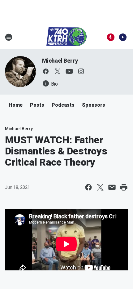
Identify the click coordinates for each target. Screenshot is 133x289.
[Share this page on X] (100, 187)
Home (16, 105)
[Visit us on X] (57, 71)
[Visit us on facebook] (45, 71)
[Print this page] (123, 187)
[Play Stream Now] (123, 37)
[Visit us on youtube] (69, 71)
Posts (37, 105)
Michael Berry (60, 60)
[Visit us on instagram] (81, 71)
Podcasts (63, 105)
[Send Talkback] (110, 37)
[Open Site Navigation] (8, 37)
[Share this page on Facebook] (88, 187)
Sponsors (93, 105)
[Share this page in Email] (112, 187)
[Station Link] (66, 37)
